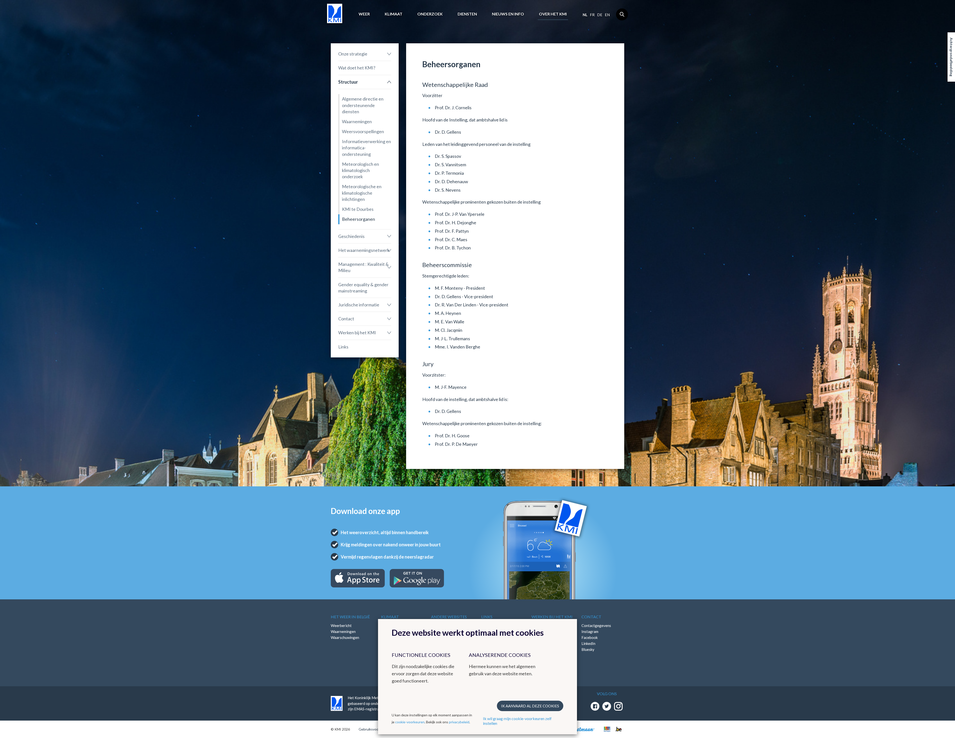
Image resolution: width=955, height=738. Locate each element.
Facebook (589, 637)
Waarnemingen (357, 121)
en (607, 14)
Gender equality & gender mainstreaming (363, 287)
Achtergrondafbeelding (951, 57)
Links (343, 346)
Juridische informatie (358, 304)
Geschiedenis (351, 236)
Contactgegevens (596, 625)
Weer (364, 13)
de (599, 14)
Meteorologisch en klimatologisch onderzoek (360, 170)
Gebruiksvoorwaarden (376, 729)
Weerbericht (341, 625)
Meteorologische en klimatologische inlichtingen (362, 193)
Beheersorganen (358, 219)
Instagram (589, 631)
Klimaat (393, 13)
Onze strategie (352, 54)
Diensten (467, 13)
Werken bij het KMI (357, 332)
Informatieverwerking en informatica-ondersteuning (366, 148)
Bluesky (587, 649)
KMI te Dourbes (358, 209)
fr (592, 14)
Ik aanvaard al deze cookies (530, 706)
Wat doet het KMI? (356, 67)
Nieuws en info (508, 13)
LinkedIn (588, 643)
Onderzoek (430, 13)
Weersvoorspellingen (363, 131)
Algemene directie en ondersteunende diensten (362, 105)
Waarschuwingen (345, 637)
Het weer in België (350, 616)
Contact (346, 318)
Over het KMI (553, 13)
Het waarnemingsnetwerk (363, 250)
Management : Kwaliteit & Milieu (363, 267)
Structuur (348, 82)
